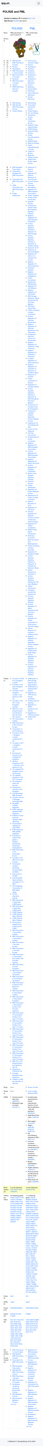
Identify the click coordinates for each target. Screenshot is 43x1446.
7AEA (16, 1328)
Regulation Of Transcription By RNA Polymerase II (33, 1385)
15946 (12, 1302)
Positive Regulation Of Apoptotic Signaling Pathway (32, 658)
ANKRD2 (29, 1199)
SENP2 (33, 1258)
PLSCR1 (34, 1248)
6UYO (32, 1324)
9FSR (12, 1346)
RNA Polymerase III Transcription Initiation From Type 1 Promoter (17, 1016)
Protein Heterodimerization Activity (33, 147)
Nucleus (15, 67)
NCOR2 (28, 1240)
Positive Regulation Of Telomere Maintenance (32, 319)
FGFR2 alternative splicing (15, 896)
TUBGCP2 (13, 1191)
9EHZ (19, 1340)
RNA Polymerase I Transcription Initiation (17, 932)
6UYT (27, 1328)
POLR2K (13, 1212)
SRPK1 (12, 1214)
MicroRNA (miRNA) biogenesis (15, 805)
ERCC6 (36, 1218)
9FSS (16, 1346)
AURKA (28, 1203)
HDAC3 (33, 1224)
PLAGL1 (28, 1248)
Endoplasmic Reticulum (32, 76)
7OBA (20, 1334)
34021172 (31, 1139)
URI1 (18, 1220)
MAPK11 (29, 1232)
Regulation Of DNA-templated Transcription (32, 191)
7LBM (12, 1334)
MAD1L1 (34, 1230)
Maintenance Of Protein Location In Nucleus (33, 497)
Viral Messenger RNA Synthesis (17, 794)
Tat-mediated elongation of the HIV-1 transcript (17, 777)
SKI (36, 1262)
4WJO (32, 1322)
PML (33, 28)
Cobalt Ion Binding (31, 152)
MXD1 (37, 1234)
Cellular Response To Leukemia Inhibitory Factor (33, 631)
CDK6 (36, 1210)
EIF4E (37, 1216)
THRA (28, 1278)
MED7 (32, 1234)
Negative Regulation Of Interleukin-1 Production (32, 353)
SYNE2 (28, 1272)
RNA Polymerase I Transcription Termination (17, 972)
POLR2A (13, 1205)
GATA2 (28, 1222)
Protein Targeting (33, 195)
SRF (32, 1266)
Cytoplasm (31, 71)
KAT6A (32, 1228)
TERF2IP (29, 1274)
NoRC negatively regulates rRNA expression (17, 811)
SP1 (37, 1264)
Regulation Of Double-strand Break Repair (32, 650)
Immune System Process (33, 182)
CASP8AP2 (29, 1207)
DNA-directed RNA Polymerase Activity (17, 107)
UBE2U (36, 1286)
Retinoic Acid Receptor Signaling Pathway (32, 476)
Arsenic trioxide (33, 1087)
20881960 (31, 1127)
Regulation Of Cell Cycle (32, 508)
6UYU (32, 1328)
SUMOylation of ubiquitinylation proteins (33, 689)
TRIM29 (12, 1216)
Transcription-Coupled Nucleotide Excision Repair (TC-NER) (17, 868)
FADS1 (16, 1189)
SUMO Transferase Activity (31, 121)
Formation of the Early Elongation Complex (17, 687)
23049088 (31, 1165)
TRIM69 (33, 1284)
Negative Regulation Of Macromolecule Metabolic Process (32, 1420)
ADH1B (33, 1197)
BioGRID (16, 21)
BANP (28, 1205)
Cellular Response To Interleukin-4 (32, 572)
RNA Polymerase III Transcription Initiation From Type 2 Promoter (17, 1032)
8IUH (15, 1340)
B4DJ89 (12, 1314)
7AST (20, 1328)
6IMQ (27, 1324)
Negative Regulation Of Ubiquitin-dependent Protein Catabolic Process (33, 641)
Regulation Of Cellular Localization (32, 526)
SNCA (33, 1264)
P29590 (28, 1314)
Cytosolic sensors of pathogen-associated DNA (18, 799)
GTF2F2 (13, 1199)
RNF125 (32, 1254)
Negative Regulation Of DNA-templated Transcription (32, 446)
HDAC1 (33, 1222)
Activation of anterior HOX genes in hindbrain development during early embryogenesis (17, 842)
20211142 (31, 18)
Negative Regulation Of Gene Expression (33, 264)
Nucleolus (15, 79)
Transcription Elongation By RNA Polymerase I (17, 174)
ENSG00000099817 (16, 1308)
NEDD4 (17, 1203)
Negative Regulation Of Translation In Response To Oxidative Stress (33, 368)
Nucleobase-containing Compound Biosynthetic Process (16, 1388)
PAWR (33, 1242)
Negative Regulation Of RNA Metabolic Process (32, 1393)
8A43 (16, 1338)
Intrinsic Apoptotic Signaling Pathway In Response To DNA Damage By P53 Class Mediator (33, 396)
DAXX (28, 1216)
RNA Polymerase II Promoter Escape (17, 950)
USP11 (33, 1288)
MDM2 (28, 1234)
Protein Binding (17, 111)
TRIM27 (28, 1284)
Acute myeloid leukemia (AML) (33, 1092)
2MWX (37, 1320)
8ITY (19, 1338)
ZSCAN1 (13, 1222)
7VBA (16, 1336)
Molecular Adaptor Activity (33, 156)
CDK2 (32, 1210)
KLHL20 (28, 1230)
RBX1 (35, 1252)
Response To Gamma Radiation (33, 251)
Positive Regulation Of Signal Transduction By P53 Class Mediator (33, 609)
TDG (32, 1272)
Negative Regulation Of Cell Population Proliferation (32, 218)
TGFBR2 (28, 1276)
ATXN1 (36, 1201)
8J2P (27, 1332)
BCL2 (32, 1205)
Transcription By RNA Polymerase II (17, 181)
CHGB (12, 1197)
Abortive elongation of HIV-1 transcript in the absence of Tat (18, 764)
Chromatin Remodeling (31, 186)
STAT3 (36, 1266)
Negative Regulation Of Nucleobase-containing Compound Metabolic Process (32, 1374)
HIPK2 (32, 1226)
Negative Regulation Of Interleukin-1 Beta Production (33, 345)
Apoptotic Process (31, 202)
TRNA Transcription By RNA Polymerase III (17, 188)
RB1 (31, 1252)
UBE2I (31, 1286)
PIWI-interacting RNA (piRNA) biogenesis (17, 831)
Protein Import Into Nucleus (32, 198)
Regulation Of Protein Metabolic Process (33, 491)
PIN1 (36, 1246)
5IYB (15, 1322)
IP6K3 (17, 1201)
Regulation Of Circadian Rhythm (33, 386)
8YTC (31, 1332)
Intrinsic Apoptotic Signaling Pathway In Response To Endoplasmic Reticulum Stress (33, 562)
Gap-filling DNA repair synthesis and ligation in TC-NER (18, 881)
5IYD (12, 1324)
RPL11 (28, 1256)
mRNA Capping (17, 912)
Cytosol (14, 85)
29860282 (15, 1101)
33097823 (36, 1117)
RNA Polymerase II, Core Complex (17, 72)
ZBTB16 (32, 1290)
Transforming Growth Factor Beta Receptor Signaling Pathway (32, 209)
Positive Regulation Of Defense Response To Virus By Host (32, 175)
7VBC (12, 1338)
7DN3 (19, 1330)
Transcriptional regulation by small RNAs (17, 825)
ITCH (21, 1201)
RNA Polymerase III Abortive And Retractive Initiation (17, 986)
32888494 (36, 1182)
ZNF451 (34, 1292)
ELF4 (27, 1218)
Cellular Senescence (32, 587)
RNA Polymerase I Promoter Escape (17, 944)
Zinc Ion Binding (33, 113)
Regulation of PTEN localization (33, 714)
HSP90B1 (19, 1199)
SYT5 (17, 1214)
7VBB (21, 1336)
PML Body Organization (32, 307)
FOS (22, 1197)
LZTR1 (12, 1203)
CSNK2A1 (35, 1214)
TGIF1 (34, 1276)
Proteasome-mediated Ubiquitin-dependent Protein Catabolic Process (33, 416)
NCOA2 (28, 1238)
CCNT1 (36, 1207)
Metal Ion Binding (33, 143)
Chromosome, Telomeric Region (33, 62)
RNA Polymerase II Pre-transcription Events (17, 853)
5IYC (19, 1322)
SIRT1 (32, 1262)
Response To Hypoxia (32, 168)
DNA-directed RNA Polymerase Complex (17, 63)
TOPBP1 (33, 1278)
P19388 (12, 1316)
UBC (27, 1286)
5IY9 (22, 1320)
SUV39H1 (34, 1270)
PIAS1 (28, 1246)
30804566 (33, 1149)
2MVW (32, 1320)
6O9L (20, 1324)
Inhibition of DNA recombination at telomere (17, 1081)
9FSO (12, 1344)
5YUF (36, 1322)
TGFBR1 (35, 1274)
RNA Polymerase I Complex (17, 82)
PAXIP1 (28, 1244)
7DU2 (12, 1332)
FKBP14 (17, 1197)
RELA (28, 1254)
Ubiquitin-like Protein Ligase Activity (32, 161)
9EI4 (18, 1342)
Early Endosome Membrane (33, 94)
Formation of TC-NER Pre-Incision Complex (17, 860)
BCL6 (36, 1205)
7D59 (15, 1330)
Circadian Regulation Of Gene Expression (33, 360)
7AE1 (20, 1326)
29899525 (31, 1113)
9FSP (16, 1344)
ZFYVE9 (28, 1292)
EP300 (32, 1218)
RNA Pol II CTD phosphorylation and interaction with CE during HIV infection (17, 713)
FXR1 (31, 1220)
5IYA (11, 1322)
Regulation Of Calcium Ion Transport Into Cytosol (32, 257)
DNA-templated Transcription (17, 168)
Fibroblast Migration (31, 269)
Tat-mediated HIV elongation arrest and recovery (17, 771)
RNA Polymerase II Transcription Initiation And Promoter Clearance (17, 1007)
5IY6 (11, 1320)
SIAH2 (34, 1260)
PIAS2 (32, 1246)
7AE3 (12, 1328)
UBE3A (28, 1288)
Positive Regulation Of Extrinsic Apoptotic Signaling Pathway (32, 669)
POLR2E (17, 28)
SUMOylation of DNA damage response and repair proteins (33, 681)
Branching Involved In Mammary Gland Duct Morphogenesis (33, 540)
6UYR (32, 1326)
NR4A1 (28, 1242)
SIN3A (28, 1262)
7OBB (12, 1336)
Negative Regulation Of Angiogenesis (32, 274)
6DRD (16, 1324)
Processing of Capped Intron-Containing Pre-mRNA (17, 925)
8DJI (31, 1330)
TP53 (27, 1280)
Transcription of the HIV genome (17, 730)
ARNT (28, 1201)
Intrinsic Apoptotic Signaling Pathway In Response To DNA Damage (32, 229)
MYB (27, 1236)
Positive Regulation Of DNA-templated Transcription (32, 454)
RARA (28, 1252)
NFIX (20, 1189)
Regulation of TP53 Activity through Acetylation (32, 696)
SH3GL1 (28, 1260)
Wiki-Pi (5, 3)
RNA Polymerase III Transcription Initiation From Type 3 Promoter (17, 1048)
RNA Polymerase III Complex (17, 76)
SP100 (28, 1266)
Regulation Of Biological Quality (33, 553)
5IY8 (18, 1320)
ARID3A (34, 1199)
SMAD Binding (32, 141)
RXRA (33, 1256)
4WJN (28, 1322)
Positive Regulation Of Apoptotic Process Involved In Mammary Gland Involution (33, 516)
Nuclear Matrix (32, 89)
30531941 (31, 1178)
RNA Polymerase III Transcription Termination (17, 978)
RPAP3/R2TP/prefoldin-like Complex (17, 89)
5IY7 (15, 1320)
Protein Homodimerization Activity (33, 137)
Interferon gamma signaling (33, 702)
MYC (31, 1236)
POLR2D (13, 1207)
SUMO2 (33, 1268)
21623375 (31, 1169)
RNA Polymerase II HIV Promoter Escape (17, 725)
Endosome (31, 73)
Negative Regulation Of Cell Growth (32, 292)
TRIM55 (18, 1216)
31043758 (31, 1123)
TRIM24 (32, 1282)
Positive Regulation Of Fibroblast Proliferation (32, 468)
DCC (11, 1189)
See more (13, 1404)
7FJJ (19, 1332)
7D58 (12, 1330)
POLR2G (13, 1210)
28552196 (31, 1131)
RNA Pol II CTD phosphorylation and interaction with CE (17, 1064)
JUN (27, 1189)
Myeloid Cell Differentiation (32, 283)
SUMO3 (28, 1270)
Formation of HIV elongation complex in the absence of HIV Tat (17, 695)
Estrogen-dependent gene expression (17, 1075)
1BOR (28, 1320)
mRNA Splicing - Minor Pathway (17, 919)
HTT (36, 1226)
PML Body (31, 91)
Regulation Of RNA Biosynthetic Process (33, 1358)
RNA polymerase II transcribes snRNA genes (17, 902)
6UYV (36, 1328)
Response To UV (33, 248)
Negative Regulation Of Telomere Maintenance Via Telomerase (33, 328)
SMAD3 (28, 1264)
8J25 (34, 1330)
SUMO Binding (32, 129)
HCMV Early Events (32, 718)
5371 (27, 1296)
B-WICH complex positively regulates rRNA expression (17, 818)
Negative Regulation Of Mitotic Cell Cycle (33, 461)
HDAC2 (28, 1224)
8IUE (12, 1340)
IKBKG (12, 1201)
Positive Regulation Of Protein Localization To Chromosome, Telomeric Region (33, 621)
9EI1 (11, 1342)
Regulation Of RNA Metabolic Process (32, 1364)
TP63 (31, 1280)
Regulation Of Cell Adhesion (32, 287)
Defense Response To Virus (32, 503)
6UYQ (28, 1326)
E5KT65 (18, 1314)
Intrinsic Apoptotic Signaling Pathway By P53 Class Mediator (33, 580)
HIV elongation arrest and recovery (17, 783)
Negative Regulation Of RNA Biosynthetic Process (33, 1409)
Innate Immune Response (32, 430)
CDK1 (28, 1210)
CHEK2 (28, 1212)
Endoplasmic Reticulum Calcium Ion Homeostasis (32, 337)
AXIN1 (33, 1203)
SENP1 (28, 1258)
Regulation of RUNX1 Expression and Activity (33, 708)
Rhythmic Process (31, 482)
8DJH (27, 1330)
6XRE (12, 1326)
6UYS (36, 1326)
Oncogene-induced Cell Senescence (32, 592)
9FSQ (20, 1344)
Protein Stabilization (16, 194)
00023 (28, 1302)
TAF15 (22, 1214)
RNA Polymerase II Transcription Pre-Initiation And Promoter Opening (17, 958)
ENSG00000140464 (32, 1308)
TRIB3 (28, 1282)
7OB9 (16, 1334)
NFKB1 (33, 1240)
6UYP (36, 1324)
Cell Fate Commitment (32, 434)
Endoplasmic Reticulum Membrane (32, 81)
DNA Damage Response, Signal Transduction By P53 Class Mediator (33, 300)
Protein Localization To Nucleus (32, 381)
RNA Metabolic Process (17, 1395)
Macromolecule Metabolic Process (17, 1400)
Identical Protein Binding (33, 132)
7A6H (16, 1326)
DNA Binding (16, 103)
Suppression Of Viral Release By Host (33, 425)
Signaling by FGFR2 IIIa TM (17, 1070)
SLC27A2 (32, 1189)
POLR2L (19, 1212)
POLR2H (19, 1210)
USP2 (28, 1290)
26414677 (15, 1107)
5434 (11, 1296)
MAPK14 (35, 1232)
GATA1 (35, 1220)
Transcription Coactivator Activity (32, 107)
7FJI (15, 1332)
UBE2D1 (18, 1218)
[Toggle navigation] (39, 3)
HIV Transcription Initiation (17, 720)
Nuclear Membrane (31, 98)
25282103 (31, 1129)
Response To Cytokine (32, 376)
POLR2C (19, 1205)
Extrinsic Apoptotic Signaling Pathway (31, 599)
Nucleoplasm (16, 69)
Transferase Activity (31, 116)
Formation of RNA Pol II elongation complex (18, 680)
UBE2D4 (13, 1220)
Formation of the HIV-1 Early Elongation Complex (17, 704)
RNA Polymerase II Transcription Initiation (17, 993)
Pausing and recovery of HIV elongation (17, 789)
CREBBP (29, 1214)
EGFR (32, 1216)
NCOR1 (33, 1238)
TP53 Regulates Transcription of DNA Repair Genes (17, 889)
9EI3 (15, 1342)
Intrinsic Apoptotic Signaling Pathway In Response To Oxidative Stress (33, 241)
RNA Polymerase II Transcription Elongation (17, 999)
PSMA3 (34, 1250)
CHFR (33, 1212)
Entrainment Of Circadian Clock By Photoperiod (33, 407)
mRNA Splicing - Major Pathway (17, 915)
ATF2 (32, 1201)
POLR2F (19, 1207)
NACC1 (35, 1236)
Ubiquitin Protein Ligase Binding (33, 126)
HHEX (28, 1226)
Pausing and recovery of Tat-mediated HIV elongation (17, 756)
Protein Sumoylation (32, 279)
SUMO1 (28, 1268)
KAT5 (27, 1228)
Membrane (31, 87)
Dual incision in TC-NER (17, 875)
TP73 (35, 1280)
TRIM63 (12, 1218)
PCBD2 (33, 1244)
